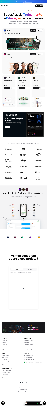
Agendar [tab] (17, 269)
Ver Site (39, 30)
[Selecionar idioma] (37, 403)
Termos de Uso (28, 398)
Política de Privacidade (37, 398)
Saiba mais (8, 126)
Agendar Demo (40, 5)
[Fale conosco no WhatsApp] (3, 403)
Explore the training (27, 2)
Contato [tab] (30, 269)
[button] (23, 124)
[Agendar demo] (44, 403)
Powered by (38, 400)
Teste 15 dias (33, 30)
